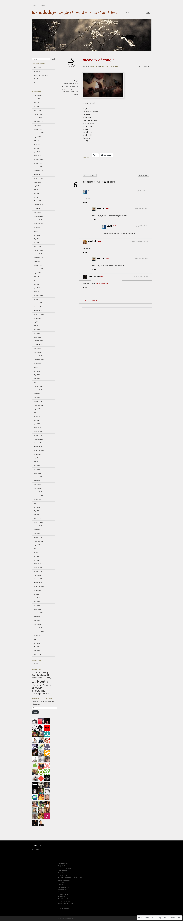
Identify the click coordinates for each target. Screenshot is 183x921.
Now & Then (61, 892)
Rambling (37, 685)
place (68, 86)
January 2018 (38, 390)
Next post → (143, 175)
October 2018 (38, 356)
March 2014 (37, 563)
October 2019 (38, 310)
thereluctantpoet (94, 276)
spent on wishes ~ (39, 71)
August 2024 (37, 99)
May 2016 (37, 465)
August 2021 (37, 227)
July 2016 (36, 458)
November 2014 (38, 533)
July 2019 (36, 322)
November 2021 (38, 216)
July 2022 (36, 186)
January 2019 (38, 344)
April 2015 (37, 514)
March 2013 (37, 609)
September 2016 (39, 450)
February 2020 (38, 295)
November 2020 (38, 261)
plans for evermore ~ (40, 79)
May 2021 (37, 239)
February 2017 (38, 431)
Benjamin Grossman (64, 866)
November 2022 (38, 170)
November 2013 (38, 579)
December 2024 (38, 95)
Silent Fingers (62, 873)
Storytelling (38, 690)
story (70, 89)
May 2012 (37, 647)
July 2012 (36, 639)
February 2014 (38, 567)
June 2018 (37, 371)
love (76, 83)
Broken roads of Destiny (65, 903)
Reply (85, 202)
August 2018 (37, 363)
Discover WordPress (64, 868)
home (70, 83)
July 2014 (36, 548)
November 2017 (38, 397)
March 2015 (37, 518)
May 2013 (37, 601)
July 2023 (36, 140)
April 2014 (37, 560)
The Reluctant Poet (102, 284)
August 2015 (37, 499)
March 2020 (37, 291)
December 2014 (38, 529)
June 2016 (37, 461)
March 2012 (37, 654)
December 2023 (38, 121)
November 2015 (38, 488)
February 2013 (38, 613)
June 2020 (37, 280)
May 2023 (37, 148)
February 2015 (38, 522)
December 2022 (38, 167)
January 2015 (38, 526)
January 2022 (38, 208)
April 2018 (37, 378)
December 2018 (38, 348)
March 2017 (37, 427)
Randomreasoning (63, 908)
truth (76, 91)
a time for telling (40, 672)
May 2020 (37, 284)
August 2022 (37, 182)
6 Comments (145, 66)
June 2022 (37, 189)
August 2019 (37, 318)
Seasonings (61, 882)
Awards (35, 675)
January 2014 (38, 571)
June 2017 (37, 416)
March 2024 (37, 110)
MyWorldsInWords (63, 887)
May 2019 (37, 329)
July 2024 (36, 102)
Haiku (50, 675)
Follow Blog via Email (42, 698)
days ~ (36, 82)
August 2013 (37, 590)
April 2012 (37, 650)
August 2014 (37, 545)
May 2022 (37, 193)
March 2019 (37, 337)
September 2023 (39, 133)
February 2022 (38, 204)
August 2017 (37, 409)
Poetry (102, 66)
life (73, 83)
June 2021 (37, 235)
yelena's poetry (62, 889)
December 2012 (38, 620)
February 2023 (38, 159)
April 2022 (37, 197)
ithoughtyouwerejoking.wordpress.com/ (70, 877)
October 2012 (38, 628)
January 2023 (38, 163)
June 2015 (37, 507)
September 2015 (39, 496)
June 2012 (37, 643)
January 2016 (38, 480)
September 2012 (39, 632)
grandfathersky (62, 906)
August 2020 (37, 273)
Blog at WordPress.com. (66, 918)
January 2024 (38, 118)
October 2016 (38, 446)
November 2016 (38, 443)
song (66, 89)
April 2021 (37, 242)
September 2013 (39, 586)
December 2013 (38, 575)
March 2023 (37, 155)
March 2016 (37, 473)
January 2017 (38, 435)
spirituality (110, 66)
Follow (35, 712)
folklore (43, 675)
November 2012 (38, 624)
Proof (43, 5)
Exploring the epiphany (65, 880)
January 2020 (38, 299)
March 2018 (37, 382)
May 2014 (37, 556)
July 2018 (36, 367)
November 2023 (38, 125)
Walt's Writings (62, 870)
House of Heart (62, 875)
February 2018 (38, 386)
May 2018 (37, 375)
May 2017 (37, 420)
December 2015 (38, 484)
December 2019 (38, 303)
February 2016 (38, 477)
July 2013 (36, 594)
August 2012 (37, 635)
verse (116, 66)
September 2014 (39, 541)
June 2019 (37, 325)
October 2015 (38, 492)
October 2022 (38, 174)
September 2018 (39, 359)
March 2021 (37, 246)
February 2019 (38, 340)
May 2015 (37, 511)
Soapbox (47, 685)
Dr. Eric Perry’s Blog (64, 901)
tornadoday (43, 12)
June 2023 (37, 144)
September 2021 (39, 223)
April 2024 (37, 106)
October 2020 (38, 265)
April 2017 (37, 424)
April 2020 (37, 288)
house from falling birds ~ (41, 75)
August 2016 (37, 454)
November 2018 (38, 352)
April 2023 (37, 152)
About (35, 5)
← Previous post (89, 175)
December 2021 (38, 212)
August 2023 (37, 137)
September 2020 (39, 269)
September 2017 (39, 405)
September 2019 (39, 314)
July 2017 (36, 412)
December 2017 (38, 393)
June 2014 (37, 552)
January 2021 (38, 254)
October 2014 (38, 537)
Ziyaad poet (61, 896)
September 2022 (39, 178)
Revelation (61, 884)
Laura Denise (92, 241)
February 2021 (38, 250)
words (76, 94)
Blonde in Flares (63, 894)
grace (66, 83)
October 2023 (38, 129)
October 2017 (38, 401)
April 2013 (37, 605)
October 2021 (38, 220)
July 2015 (36, 503)
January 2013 (38, 616)
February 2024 (38, 114)
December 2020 (38, 257)
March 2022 (37, 201)
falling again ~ (38, 67)
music (64, 86)
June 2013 (37, 598)
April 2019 (37, 333)
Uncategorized (38, 693)
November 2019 (38, 307)
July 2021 (36, 231)
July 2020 (36, 276)
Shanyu (90, 191)
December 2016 (38, 439)
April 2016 (37, 469)
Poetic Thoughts (63, 863)
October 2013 (38, 582)
